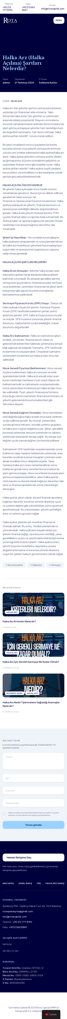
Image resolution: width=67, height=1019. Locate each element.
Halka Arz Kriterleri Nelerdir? (19, 621)
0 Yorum (43, 79)
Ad (8, 778)
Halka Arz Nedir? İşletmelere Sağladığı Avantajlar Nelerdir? (31, 704)
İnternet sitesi (12, 803)
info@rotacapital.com (52, 8)
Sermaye (56, 565)
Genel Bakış (25, 883)
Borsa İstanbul (15, 565)
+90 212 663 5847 (28, 8)
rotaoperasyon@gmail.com (18, 911)
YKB (39, 883)
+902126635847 (18, 927)
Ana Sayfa (8, 883)
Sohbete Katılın (48, 82)
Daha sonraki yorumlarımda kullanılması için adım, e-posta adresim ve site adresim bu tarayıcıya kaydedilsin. (33, 814)
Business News (15, 693)
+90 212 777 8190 (7, 8)
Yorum (9, 757)
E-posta (11, 790)
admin (6, 82)
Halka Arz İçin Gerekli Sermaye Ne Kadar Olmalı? (31, 661)
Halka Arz (16, 101)
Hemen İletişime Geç (19, 857)
